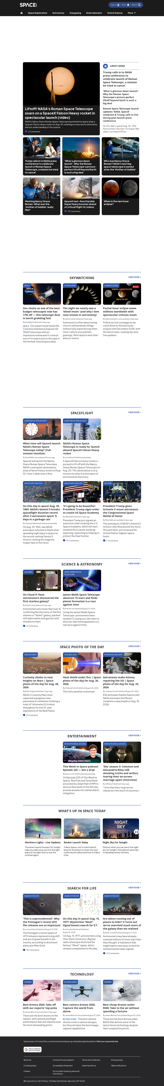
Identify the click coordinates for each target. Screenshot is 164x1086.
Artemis (108, 483)
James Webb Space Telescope (72, 573)
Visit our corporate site (107, 1041)
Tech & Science (115, 13)
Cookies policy (30, 1065)
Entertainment (94, 13)
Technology (70, 654)
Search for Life (31, 896)
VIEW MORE (134, 277)
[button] (136, 5)
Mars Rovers (30, 654)
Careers (27, 1071)
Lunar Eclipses (111, 285)
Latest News (117, 65)
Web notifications (118, 1065)
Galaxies (28, 572)
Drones (28, 982)
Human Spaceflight (113, 654)
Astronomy (58, 13)
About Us (27, 1060)
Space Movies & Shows (75, 744)
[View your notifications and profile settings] (128, 4)
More (130, 13)
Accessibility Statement (63, 1065)
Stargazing (75, 13)
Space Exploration (37, 13)
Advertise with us (89, 1065)
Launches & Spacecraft (35, 421)
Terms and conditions (91, 1060)
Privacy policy (117, 1060)
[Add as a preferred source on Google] (33, 1049)
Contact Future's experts (63, 1060)
